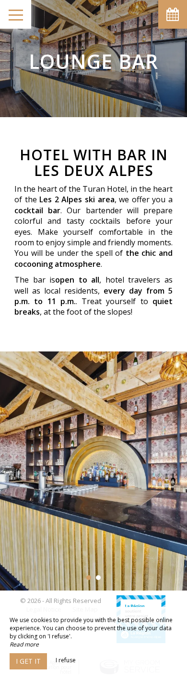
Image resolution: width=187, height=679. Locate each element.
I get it (28, 661)
